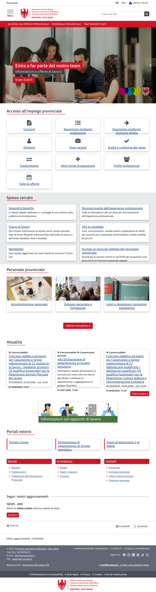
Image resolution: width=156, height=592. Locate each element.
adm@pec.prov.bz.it (22, 559)
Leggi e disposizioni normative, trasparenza (126, 306)
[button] (5, 65)
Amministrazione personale (29, 304)
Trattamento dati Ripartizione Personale (26, 478)
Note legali (72, 574)
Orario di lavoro (19, 226)
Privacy (86, 574)
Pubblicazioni (18, 472)
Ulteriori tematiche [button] (77, 326)
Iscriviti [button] (12, 515)
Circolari (64, 476)
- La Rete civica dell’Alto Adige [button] (124, 565)
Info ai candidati (93, 226)
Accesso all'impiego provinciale (28, 24)
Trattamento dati (95, 24)
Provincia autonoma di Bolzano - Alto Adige (37, 548)
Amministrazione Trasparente (91, 548)
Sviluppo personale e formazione (78, 306)
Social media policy (116, 574)
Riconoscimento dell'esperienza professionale (112, 208)
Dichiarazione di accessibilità (47, 574)
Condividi (124, 526)
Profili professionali (127, 165)
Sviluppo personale (119, 472)
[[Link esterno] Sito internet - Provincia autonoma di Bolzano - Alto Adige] (39, 13)
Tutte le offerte (29, 184)
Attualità (15, 467)
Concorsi (29, 129)
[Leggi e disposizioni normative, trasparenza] (126, 288)
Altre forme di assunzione (78, 165)
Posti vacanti (78, 147)
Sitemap (14, 525)
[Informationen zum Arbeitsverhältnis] (78, 412)
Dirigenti (29, 147)
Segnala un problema (137, 548)
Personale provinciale (66, 24)
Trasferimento (29, 165)
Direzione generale (119, 480)
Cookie (98, 574)
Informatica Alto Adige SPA (35, 565)
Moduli (63, 467)
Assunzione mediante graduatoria (78, 131)
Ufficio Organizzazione (121, 476)
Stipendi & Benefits (21, 208)
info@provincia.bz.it (25, 555)
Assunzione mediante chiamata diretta (126, 131)
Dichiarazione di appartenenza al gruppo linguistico (74, 445)
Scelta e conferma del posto (126, 147)
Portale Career (19, 442)
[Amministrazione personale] (29, 288)
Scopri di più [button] (23, 79)
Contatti (117, 548)
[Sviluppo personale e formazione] (78, 288)
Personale (114, 467)
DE (124, 3)
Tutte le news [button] (139, 393)
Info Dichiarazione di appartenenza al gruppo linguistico (73, 362)
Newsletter (16, 249)
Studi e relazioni (69, 472)
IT (117, 3)
